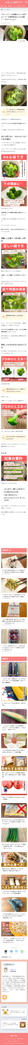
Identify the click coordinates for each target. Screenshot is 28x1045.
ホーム (6, 1038)
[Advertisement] (14, 58)
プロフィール (12, 1038)
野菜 (2, 6)
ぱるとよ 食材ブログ (14, 2)
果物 (5, 6)
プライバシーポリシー (13, 1041)
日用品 (9, 6)
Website (4, 1000)
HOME (14, 1036)
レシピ (14, 6)
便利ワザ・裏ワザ (22, 6)
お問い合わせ (20, 1038)
